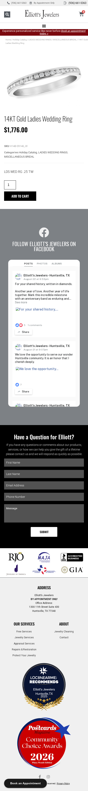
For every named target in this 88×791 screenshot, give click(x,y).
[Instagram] (48, 777)
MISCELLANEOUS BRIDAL (65, 39)
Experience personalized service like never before (44, 32)
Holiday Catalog (20, 39)
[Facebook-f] (40, 777)
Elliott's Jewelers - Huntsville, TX (47, 275)
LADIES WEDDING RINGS (39, 39)
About (64, 623)
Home (8, 39)
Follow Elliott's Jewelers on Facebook (44, 246)
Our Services (24, 623)
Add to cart (20, 196)
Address (44, 587)
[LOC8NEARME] (44, 679)
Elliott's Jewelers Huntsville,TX (44, 691)
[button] (7, 14)
